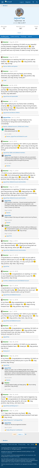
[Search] (37, 2)
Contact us (4, 444)
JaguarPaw (7, 117)
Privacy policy (22, 444)
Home (32, 444)
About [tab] (30, 36)
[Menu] (2, 2)
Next (19, 434)
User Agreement (29, 455)
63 (36, 28)
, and (16, 136)
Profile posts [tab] (5, 36)
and (10, 66)
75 (4, 28)
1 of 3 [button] (14, 434)
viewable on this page (14, 456)
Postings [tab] (23, 36)
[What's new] (33, 2)
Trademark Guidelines (6, 452)
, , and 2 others (16, 126)
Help (28, 444)
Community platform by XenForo (15, 447)
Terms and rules (12, 444)
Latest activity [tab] (15, 36)
